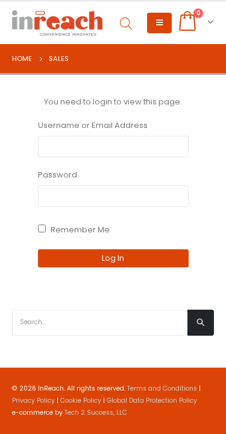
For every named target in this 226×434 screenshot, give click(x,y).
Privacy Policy (33, 400)
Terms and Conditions (162, 388)
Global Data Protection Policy (152, 400)
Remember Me (79, 229)
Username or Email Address (93, 125)
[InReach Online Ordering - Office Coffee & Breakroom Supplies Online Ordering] (57, 23)
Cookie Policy (80, 400)
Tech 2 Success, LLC (95, 412)
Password (57, 174)
